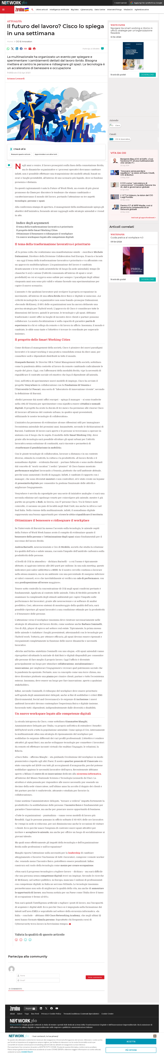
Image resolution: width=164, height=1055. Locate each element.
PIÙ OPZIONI (131, 1050)
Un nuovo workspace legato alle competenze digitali (45, 237)
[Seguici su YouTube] (56, 1009)
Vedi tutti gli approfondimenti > (143, 218)
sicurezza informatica (89, 774)
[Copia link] (25, 48)
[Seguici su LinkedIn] (40, 1009)
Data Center (100, 10)
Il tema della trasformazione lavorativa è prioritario (44, 227)
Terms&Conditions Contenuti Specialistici (81, 1014)
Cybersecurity (86, 10)
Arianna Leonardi (16, 79)
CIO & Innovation (24, 41)
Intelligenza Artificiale (59, 10)
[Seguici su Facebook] (51, 1009)
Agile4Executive (142, 10)
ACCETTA (131, 1041)
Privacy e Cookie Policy (51, 1014)
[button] (7, 9)
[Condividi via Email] (30, 48)
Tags (27, 1014)
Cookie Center (107, 1014)
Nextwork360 (15, 1025)
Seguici (29, 1008)
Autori (19, 1014)
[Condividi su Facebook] (21, 48)
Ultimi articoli (42, 10)
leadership (74, 853)
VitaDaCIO (128, 10)
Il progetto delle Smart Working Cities (37, 230)
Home (10, 41)
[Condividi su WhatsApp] (8, 48)
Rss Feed (35, 1014)
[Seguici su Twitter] (46, 1009)
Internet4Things (114, 10)
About (12, 1014)
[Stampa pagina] (34, 48)
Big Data (75, 10)
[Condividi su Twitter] (12, 48)
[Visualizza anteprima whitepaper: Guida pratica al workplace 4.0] (133, 260)
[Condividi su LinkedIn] (17, 48)
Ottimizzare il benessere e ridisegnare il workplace (44, 234)
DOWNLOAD (147, 75)
